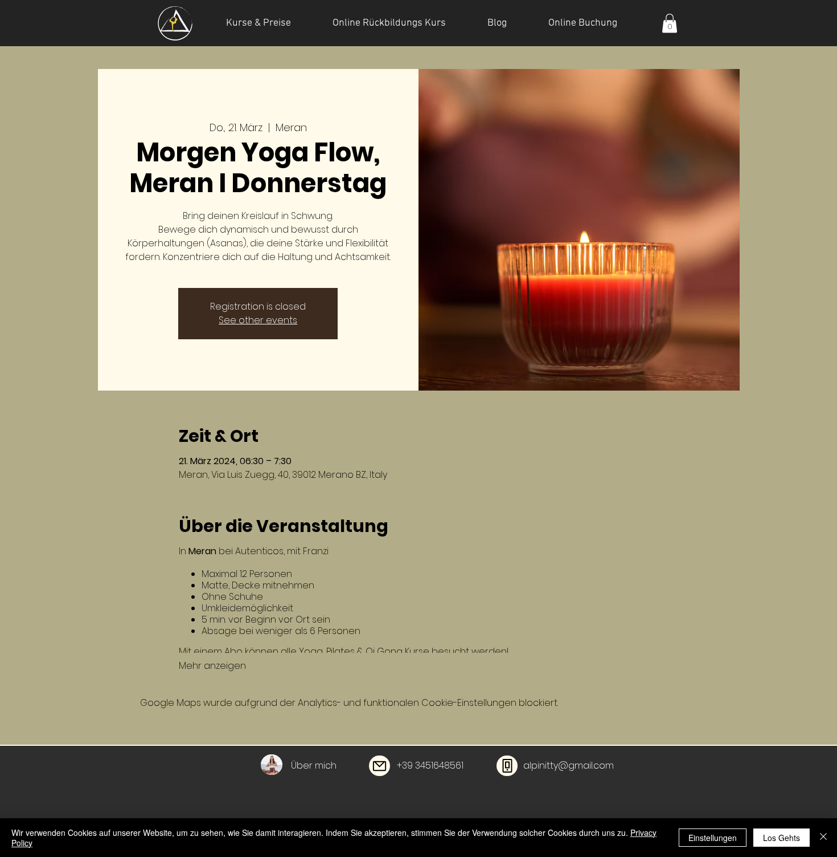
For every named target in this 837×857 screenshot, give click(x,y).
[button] (670, 23)
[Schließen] (823, 837)
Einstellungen (712, 837)
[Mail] (379, 766)
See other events (258, 320)
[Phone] (507, 766)
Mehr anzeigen (212, 666)
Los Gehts (781, 837)
